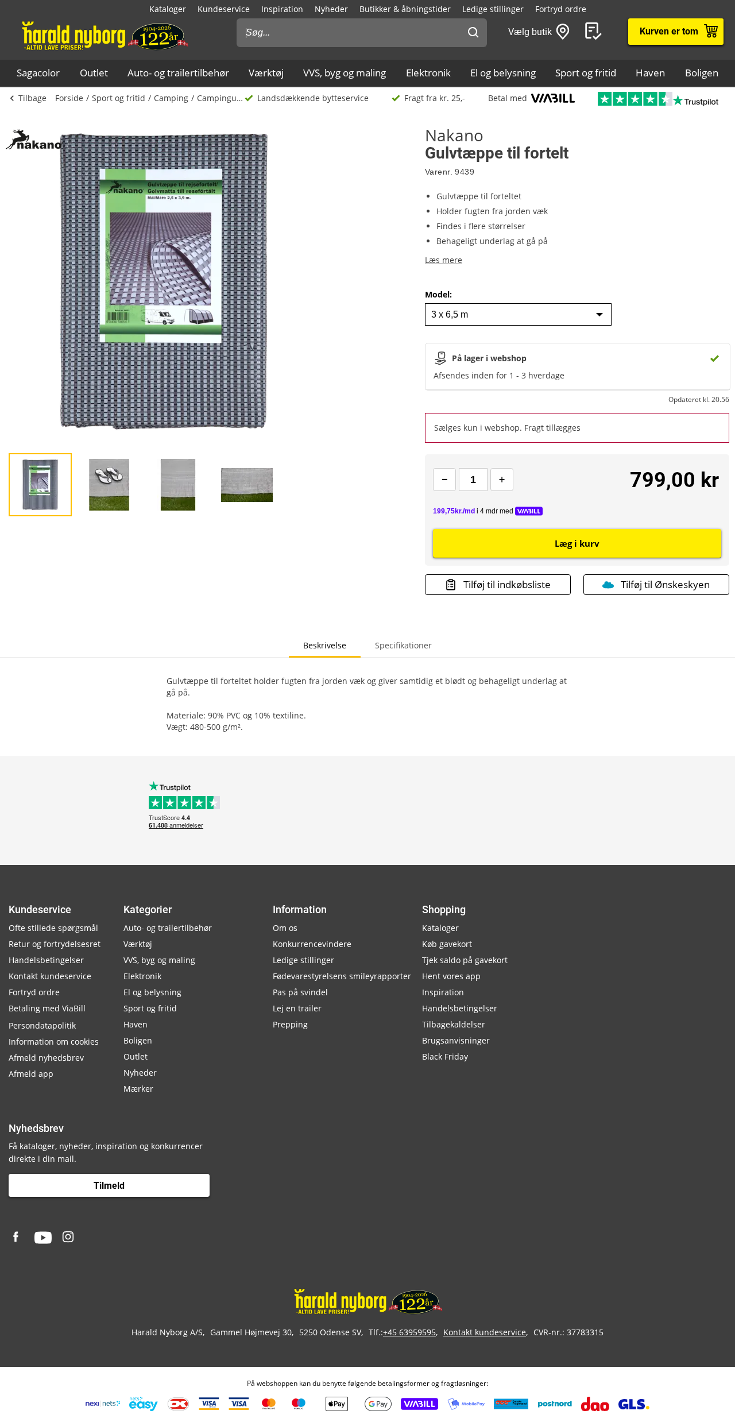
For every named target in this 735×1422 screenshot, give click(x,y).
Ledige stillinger (493, 8)
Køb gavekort (447, 943)
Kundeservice (224, 8)
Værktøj (266, 72)
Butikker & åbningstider (405, 8)
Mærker (138, 1088)
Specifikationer (403, 645)
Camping (171, 97)
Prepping (290, 1024)
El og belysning (503, 72)
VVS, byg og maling (344, 72)
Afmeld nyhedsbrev (46, 1057)
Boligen (701, 72)
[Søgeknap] (473, 32)
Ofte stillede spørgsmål (53, 927)
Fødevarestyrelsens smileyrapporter (342, 976)
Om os (285, 927)
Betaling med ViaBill (47, 1008)
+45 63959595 (409, 1332)
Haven (650, 72)
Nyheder (331, 8)
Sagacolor (38, 72)
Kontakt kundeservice (50, 976)
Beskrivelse (324, 645)
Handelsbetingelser (46, 960)
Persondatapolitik (42, 1025)
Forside (69, 97)
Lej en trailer (297, 1008)
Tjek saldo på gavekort (465, 960)
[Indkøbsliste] (595, 31)
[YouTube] (43, 1237)
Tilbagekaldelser (453, 1024)
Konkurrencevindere (312, 943)
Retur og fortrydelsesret (54, 943)
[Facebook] (17, 1237)
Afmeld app (31, 1073)
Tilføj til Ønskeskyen (665, 584)
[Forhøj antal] (501, 479)
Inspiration (282, 8)
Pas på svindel (300, 992)
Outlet (94, 72)
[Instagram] (69, 1237)
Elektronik (428, 72)
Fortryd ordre (560, 8)
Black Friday (445, 1056)
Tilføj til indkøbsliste (507, 584)
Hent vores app (451, 976)
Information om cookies (54, 1041)
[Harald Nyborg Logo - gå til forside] (104, 35)
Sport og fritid (585, 72)
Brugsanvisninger (456, 1040)
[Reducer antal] (444, 479)
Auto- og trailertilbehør (178, 72)
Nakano (454, 135)
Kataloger (167, 8)
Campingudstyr (221, 97)
